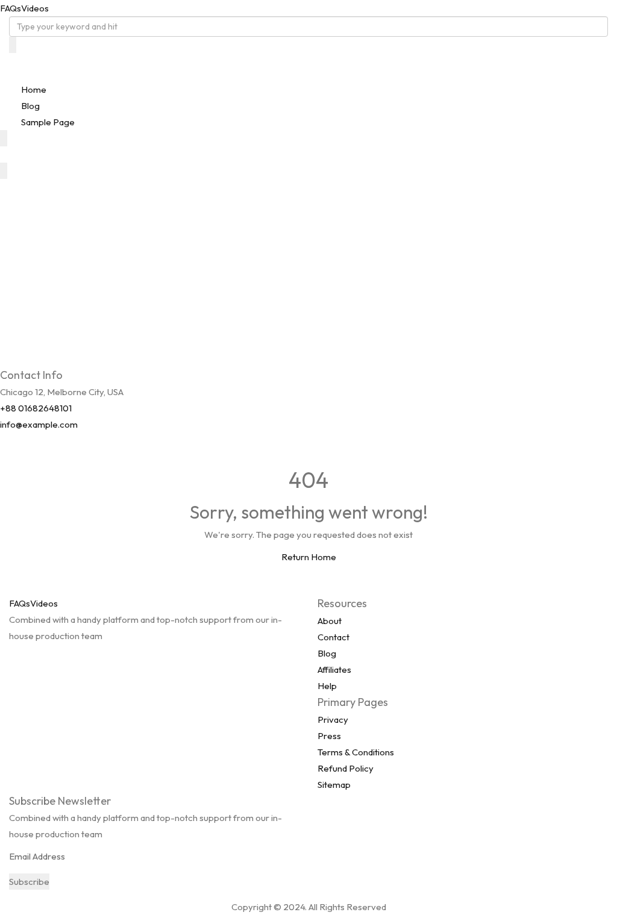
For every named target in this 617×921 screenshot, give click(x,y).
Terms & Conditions (356, 752)
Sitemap (334, 784)
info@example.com (39, 424)
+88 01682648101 (36, 408)
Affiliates (334, 669)
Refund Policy (346, 768)
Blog (30, 105)
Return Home (308, 557)
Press (329, 735)
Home (33, 89)
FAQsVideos (24, 8)
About (330, 620)
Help (327, 686)
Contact (333, 637)
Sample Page (48, 122)
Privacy (333, 719)
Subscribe (29, 881)
